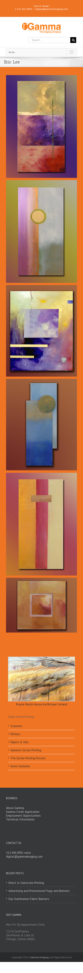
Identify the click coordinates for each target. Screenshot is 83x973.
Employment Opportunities (23, 815)
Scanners (16, 726)
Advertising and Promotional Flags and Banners (39, 891)
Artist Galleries (20, 766)
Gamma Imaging (39, 957)
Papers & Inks (19, 742)
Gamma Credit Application (22, 812)
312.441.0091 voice (18, 853)
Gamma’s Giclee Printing (25, 750)
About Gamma (15, 808)
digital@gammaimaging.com (51, 8)
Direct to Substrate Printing (26, 883)
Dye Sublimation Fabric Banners (28, 899)
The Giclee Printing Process (28, 758)
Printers (15, 734)
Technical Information (20, 819)
